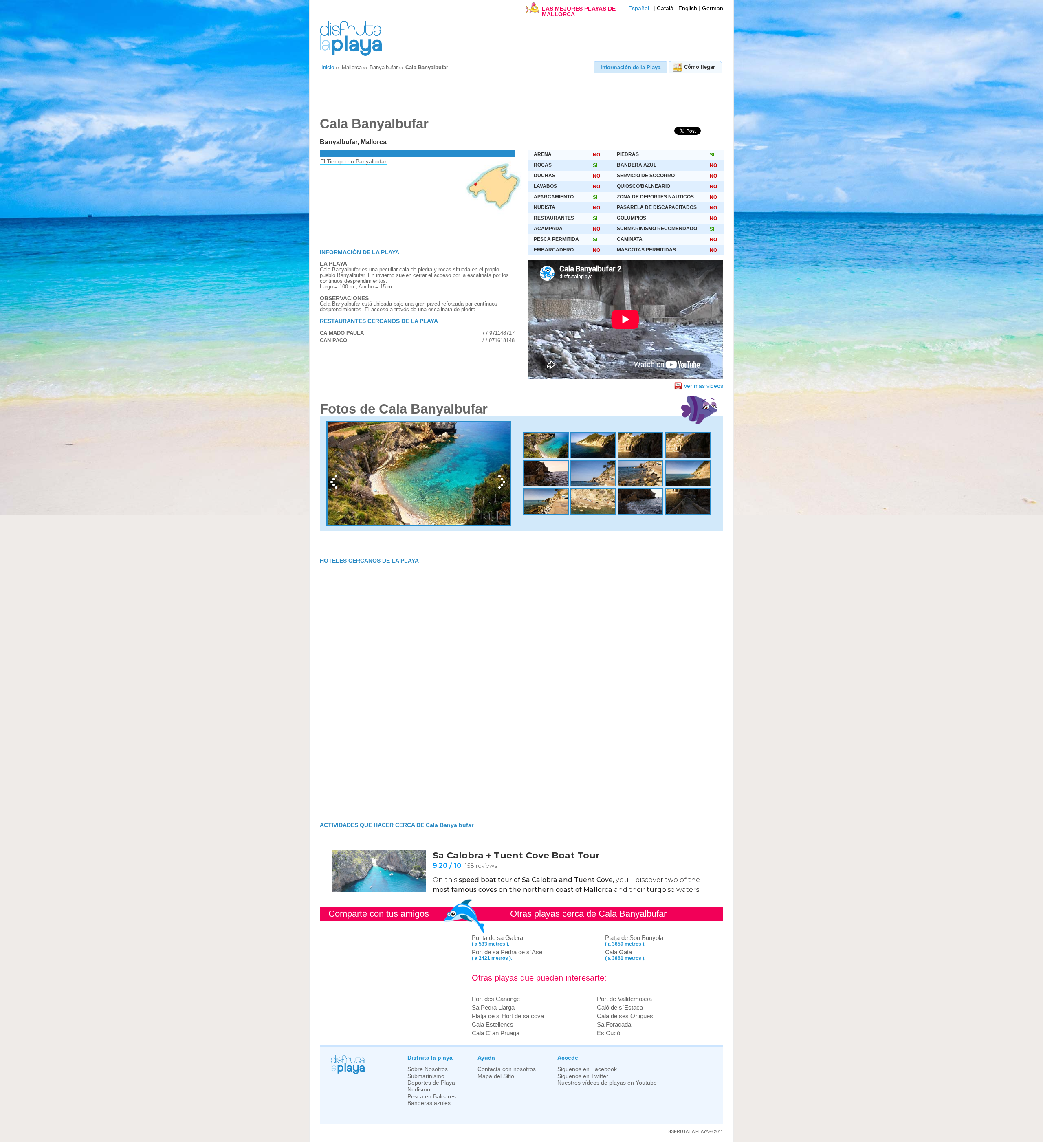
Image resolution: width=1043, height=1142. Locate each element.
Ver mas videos (703, 386)
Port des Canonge (496, 998)
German (712, 8)
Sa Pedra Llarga (493, 1007)
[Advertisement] (517, 97)
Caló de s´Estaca (620, 1007)
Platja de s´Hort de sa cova (508, 1015)
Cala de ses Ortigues (625, 1015)
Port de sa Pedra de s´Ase (507, 951)
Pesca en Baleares (431, 1097)
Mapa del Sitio (495, 1076)
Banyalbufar (384, 67)
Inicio (327, 67)
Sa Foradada (614, 1024)
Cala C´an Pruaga (495, 1033)
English (687, 8)
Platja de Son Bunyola (634, 937)
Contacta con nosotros (506, 1069)
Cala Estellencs (492, 1024)
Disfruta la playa (430, 1058)
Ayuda (486, 1058)
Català (665, 8)
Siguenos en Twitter (582, 1076)
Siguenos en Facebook (587, 1069)
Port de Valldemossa (624, 998)
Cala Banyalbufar (426, 67)
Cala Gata (618, 951)
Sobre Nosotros (427, 1069)
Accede (567, 1058)
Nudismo (418, 1090)
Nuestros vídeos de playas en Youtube (607, 1083)
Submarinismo (425, 1076)
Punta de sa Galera (497, 937)
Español (638, 8)
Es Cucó (608, 1033)
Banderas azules (429, 1103)
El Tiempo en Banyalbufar (353, 161)
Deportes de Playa (431, 1083)
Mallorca (352, 67)
